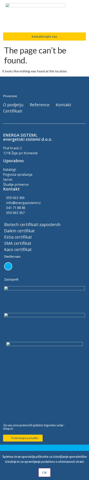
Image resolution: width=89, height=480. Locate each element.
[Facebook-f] (8, 266)
